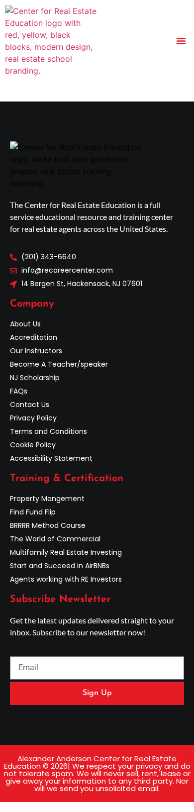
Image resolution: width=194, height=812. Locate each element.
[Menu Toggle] (181, 41)
